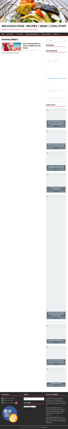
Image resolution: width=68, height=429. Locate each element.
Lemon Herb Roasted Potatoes (56, 188)
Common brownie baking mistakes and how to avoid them (56, 314)
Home (2, 34)
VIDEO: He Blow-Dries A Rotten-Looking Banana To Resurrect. (55, 413)
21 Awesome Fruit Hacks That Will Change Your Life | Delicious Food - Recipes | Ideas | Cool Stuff (54, 400)
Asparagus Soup (56, 383)
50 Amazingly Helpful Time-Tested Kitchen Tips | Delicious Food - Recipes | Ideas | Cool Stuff (56, 409)
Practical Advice (46, 34)
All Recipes (10, 34)
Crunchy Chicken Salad (56, 340)
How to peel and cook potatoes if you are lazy (56, 361)
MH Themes (44, 427)
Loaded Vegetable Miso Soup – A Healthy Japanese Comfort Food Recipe (56, 123)
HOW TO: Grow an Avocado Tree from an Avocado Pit (56, 403)
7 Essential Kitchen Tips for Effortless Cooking (56, 166)
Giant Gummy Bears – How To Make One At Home (32, 45)
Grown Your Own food (32, 34)
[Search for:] (56, 40)
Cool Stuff (20, 34)
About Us (56, 34)
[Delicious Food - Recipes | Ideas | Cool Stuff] (34, 21)
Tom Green (35, 50)
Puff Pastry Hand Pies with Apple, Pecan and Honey (56, 145)
